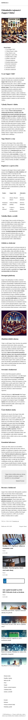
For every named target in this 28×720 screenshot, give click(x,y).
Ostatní (25, 526)
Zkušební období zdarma (11, 62)
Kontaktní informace (10, 67)
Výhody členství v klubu (11, 51)
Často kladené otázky (11, 65)
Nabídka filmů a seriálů (11, 56)
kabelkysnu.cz (4, 2)
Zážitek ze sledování (10, 58)
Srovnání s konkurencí (11, 64)
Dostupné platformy (10, 60)
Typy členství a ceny (10, 53)
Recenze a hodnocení (11, 69)
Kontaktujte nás (15, 521)
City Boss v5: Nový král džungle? (10, 665)
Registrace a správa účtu (11, 54)
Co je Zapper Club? (10, 49)
